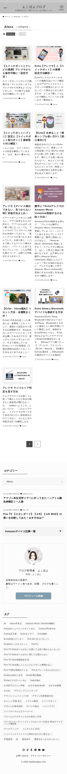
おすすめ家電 (55, 685)
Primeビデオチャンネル (15, 680)
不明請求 (8, 739)
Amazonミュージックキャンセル (19, 629)
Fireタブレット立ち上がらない (46, 670)
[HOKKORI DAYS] (33, 8)
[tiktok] (27, 749)
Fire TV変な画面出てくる (16, 670)
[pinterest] (35, 749)
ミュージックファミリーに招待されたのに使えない (28, 734)
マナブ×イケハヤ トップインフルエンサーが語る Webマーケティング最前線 (33, 723)
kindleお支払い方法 (13, 675)
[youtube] (39, 749)
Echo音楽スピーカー (13, 639)
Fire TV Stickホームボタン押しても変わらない (26, 654)
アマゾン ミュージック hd (16, 696)
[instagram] (23, 749)
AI (5, 623)
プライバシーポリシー (40, 756)
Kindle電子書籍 (33, 675)
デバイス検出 (33, 706)
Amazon (10, 34)
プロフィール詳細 (33, 596)
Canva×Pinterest (47, 629)
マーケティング (11, 729)
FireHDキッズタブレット (15, 644)
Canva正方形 (10, 634)
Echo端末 (42, 634)
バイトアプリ (49, 706)
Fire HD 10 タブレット (38, 639)
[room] (31, 749)
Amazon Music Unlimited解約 (40, 623)
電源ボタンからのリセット (46, 739)
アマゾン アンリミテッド (26, 691)
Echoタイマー (27, 634)
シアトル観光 (32, 701)
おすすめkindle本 (36, 685)
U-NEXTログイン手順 (14, 685)
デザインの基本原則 (13, 706)
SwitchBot (35, 680)
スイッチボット (49, 701)
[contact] (43, 749)
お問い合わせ (22, 756)
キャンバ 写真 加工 (13, 701)
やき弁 (7, 691)
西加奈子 (26, 739)
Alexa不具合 (16, 623)
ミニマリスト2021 (31, 729)
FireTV (35, 644)
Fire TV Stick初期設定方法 (16, 660)
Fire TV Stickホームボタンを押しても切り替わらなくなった (32, 649)
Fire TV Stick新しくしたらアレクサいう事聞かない (28, 665)
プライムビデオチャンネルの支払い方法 (22, 716)
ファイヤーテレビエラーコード (18, 711)
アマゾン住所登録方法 (42, 696)
